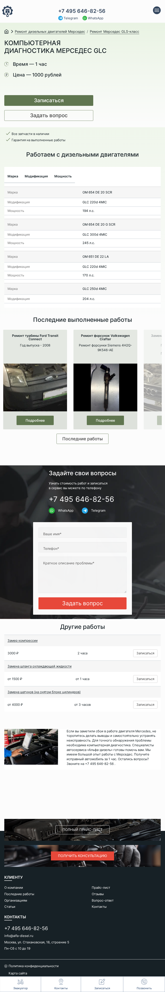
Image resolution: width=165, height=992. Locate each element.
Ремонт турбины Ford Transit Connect (35, 337)
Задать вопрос (49, 115)
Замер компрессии (23, 640)
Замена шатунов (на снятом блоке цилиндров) (44, 692)
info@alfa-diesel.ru (18, 936)
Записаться (49, 100)
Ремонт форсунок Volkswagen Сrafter (105, 337)
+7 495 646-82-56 (81, 11)
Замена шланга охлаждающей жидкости (40, 666)
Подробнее (35, 420)
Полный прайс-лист (82, 829)
